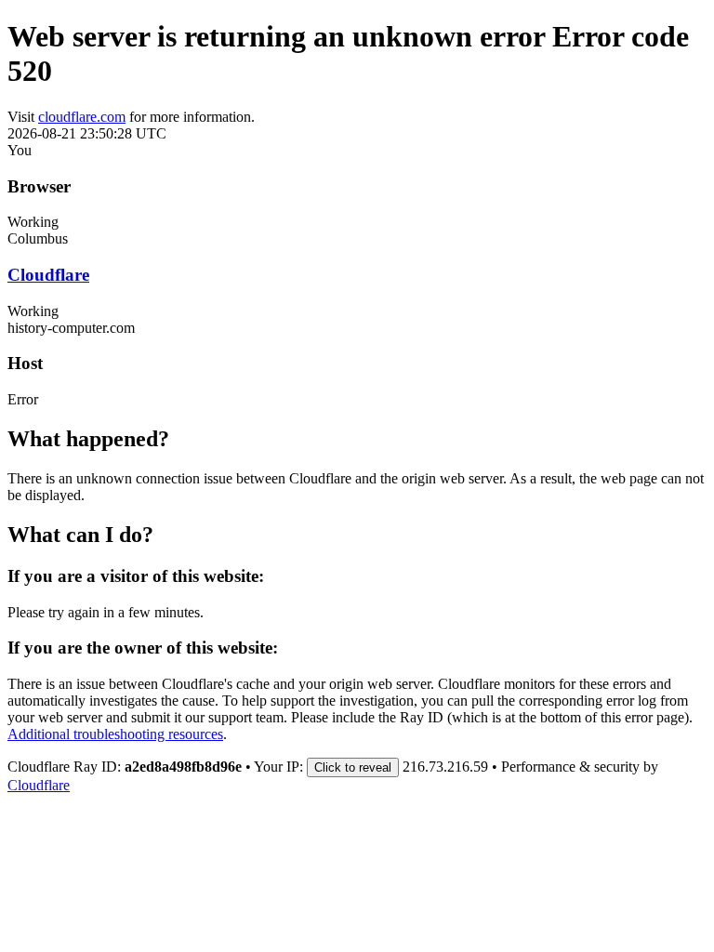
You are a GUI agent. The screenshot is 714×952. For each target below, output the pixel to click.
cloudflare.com (82, 117)
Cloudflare (48, 274)
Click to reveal (352, 767)
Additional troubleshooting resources (115, 734)
